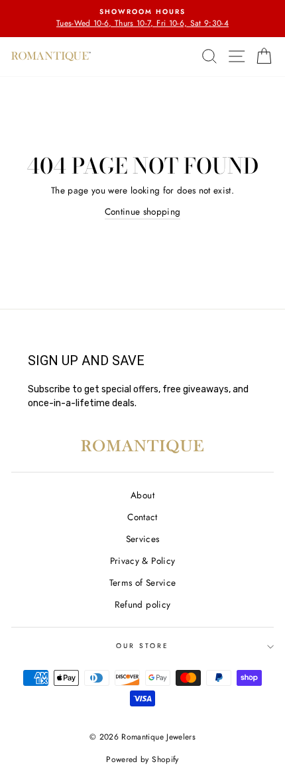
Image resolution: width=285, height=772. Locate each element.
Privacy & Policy (142, 560)
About (142, 495)
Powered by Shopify (142, 759)
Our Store (143, 646)
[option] (142, 18)
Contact (142, 517)
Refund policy (142, 604)
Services (143, 538)
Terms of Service (142, 582)
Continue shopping (143, 211)
